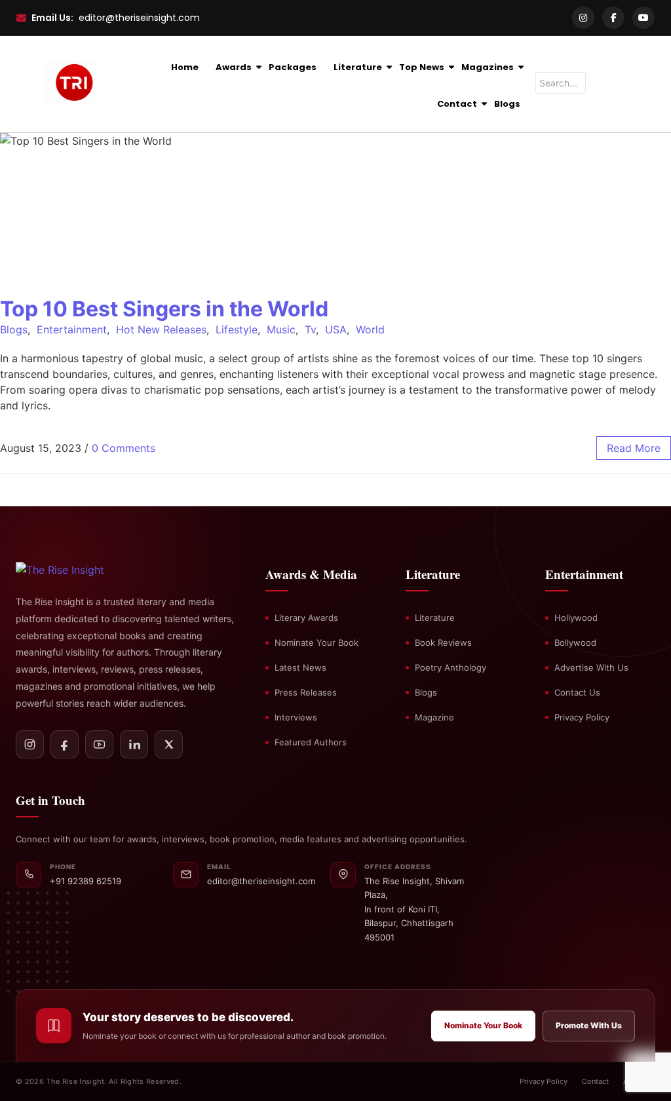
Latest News (300, 667)
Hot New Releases (161, 329)
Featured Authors (311, 742)
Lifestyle (237, 329)
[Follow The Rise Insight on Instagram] (30, 744)
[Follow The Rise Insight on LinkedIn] (134, 744)
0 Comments (123, 448)
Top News (421, 67)
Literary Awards (306, 617)
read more (634, 448)
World (370, 329)
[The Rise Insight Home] (83, 570)
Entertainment (72, 329)
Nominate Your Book (316, 642)
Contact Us (577, 692)
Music (281, 329)
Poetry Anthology (450, 667)
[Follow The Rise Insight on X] (169, 744)
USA (336, 329)
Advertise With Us (591, 667)
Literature (358, 67)
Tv (310, 329)
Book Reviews (443, 642)
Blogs (507, 104)
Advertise (639, 1081)
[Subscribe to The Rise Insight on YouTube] (99, 744)
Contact (457, 104)
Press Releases (306, 692)
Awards (234, 67)
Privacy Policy (581, 717)
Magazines (487, 67)
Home (185, 67)
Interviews (296, 717)
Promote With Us (589, 1025)
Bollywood (575, 642)
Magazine (434, 717)
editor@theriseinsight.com (139, 17)
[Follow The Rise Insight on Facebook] (64, 744)
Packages (292, 67)
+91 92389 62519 (85, 881)
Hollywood (576, 617)
